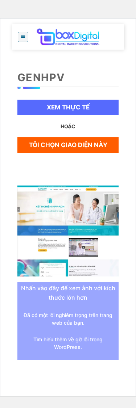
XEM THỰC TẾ (68, 107)
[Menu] (23, 37)
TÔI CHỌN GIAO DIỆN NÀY (68, 145)
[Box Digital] (68, 37)
